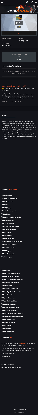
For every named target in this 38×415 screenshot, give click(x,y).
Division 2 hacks (8, 220)
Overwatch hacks (9, 223)
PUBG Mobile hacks (9, 304)
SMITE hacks (7, 325)
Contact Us (22, 410)
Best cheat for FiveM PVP (14, 86)
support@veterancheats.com (11, 367)
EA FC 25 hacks (8, 202)
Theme (14, 410)
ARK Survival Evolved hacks (12, 241)
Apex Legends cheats (10, 198)
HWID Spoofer (8, 251)
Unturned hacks (8, 331)
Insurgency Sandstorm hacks (13, 316)
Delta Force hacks (9, 254)
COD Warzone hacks (10, 211)
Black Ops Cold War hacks (12, 292)
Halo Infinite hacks (9, 298)
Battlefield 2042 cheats (11, 282)
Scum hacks (7, 328)
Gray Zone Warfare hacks (11, 273)
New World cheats (9, 319)
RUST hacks (7, 214)
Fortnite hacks (8, 295)
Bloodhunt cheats (9, 322)
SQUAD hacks (7, 285)
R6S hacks (6, 205)
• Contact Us (5, 356)
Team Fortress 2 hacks (10, 301)
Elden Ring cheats (9, 248)
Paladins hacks (8, 235)
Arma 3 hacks (7, 270)
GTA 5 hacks (7, 257)
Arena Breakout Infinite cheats (13, 279)
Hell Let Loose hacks (10, 310)
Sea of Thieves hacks (10, 245)
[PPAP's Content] (19, 33)
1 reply (18, 101)
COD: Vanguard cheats (10, 288)
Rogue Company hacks (11, 226)
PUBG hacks (7, 208)
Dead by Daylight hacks (11, 276)
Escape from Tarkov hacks (12, 217)
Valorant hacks (8, 195)
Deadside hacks (8, 238)
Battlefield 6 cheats (9, 229)
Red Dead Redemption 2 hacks (13, 313)
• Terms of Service (7, 353)
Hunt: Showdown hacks (11, 307)
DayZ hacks (7, 232)
